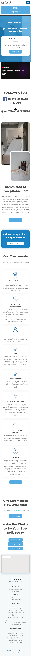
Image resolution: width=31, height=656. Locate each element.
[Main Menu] (28, 2)
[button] (15, 10)
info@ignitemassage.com (15, 510)
